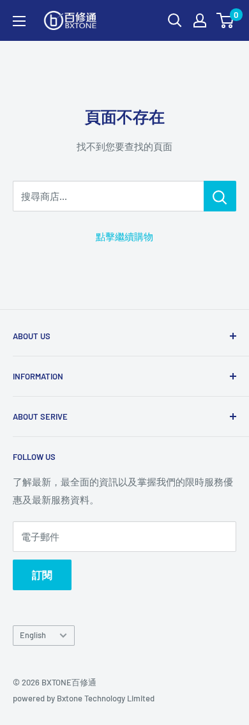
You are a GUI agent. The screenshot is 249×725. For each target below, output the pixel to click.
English (33, 635)
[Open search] (175, 20)
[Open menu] (19, 21)
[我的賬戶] (199, 20)
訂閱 (42, 575)
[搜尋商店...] (220, 196)
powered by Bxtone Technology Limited (84, 698)
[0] (226, 20)
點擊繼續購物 (124, 236)
